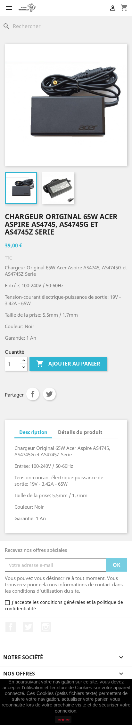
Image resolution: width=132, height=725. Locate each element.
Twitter (28, 627)
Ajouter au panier (68, 363)
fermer (63, 719)
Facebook (10, 627)
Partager (32, 394)
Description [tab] (33, 432)
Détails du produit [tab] (80, 432)
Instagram (46, 627)
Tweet (49, 394)
